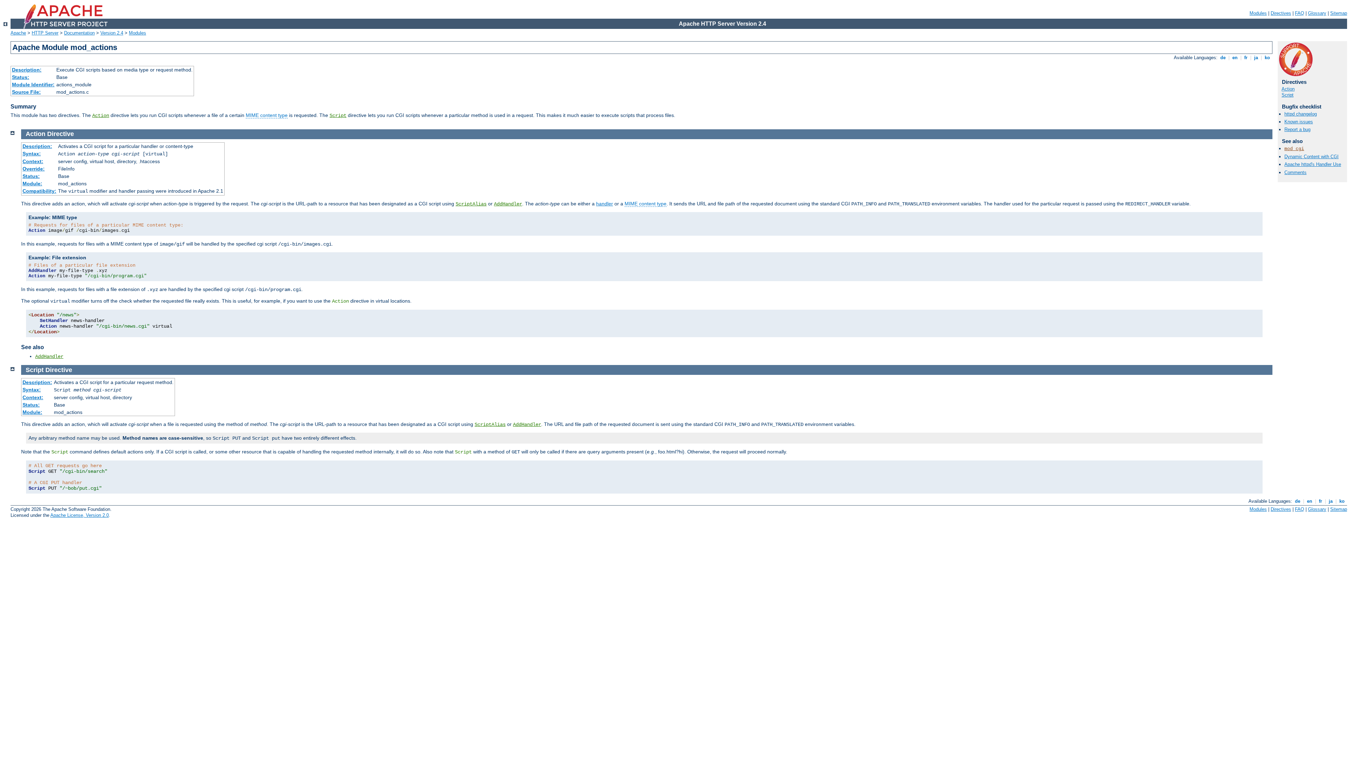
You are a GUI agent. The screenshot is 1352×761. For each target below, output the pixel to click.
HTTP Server (45, 33)
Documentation (79, 33)
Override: (34, 169)
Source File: (26, 92)
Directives (1281, 13)
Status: (20, 77)
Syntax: (32, 153)
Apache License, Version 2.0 (79, 515)
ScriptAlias (471, 204)
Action (100, 115)
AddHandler (508, 204)
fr (1246, 57)
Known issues (1298, 121)
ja (1256, 57)
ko (1267, 57)
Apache (18, 33)
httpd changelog (1300, 114)
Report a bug (1297, 129)
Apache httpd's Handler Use (1312, 164)
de (1223, 57)
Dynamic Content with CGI (1311, 156)
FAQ (1299, 13)
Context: (33, 161)
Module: (32, 183)
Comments (1295, 172)
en (1235, 57)
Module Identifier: (33, 84)
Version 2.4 (111, 33)
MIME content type (267, 115)
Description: (27, 70)
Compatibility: (39, 191)
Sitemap (1338, 13)
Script (338, 115)
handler (604, 203)
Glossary (1317, 13)
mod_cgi (1294, 148)
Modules (1258, 13)
